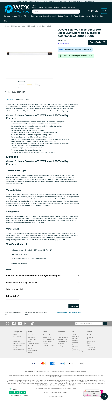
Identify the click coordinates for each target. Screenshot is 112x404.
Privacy (69, 388)
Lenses (14, 16)
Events (88, 16)
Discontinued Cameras (17, 346)
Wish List (56, 7)
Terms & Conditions (76, 335)
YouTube (20, 323)
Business (63, 7)
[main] (56, 171)
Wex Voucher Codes (91, 342)
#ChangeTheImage (49, 345)
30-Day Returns (62, 1)
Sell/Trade (93, 11)
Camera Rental (62, 339)
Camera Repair (62, 341)
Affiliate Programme (91, 346)
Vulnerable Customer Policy (77, 350)
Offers (6, 21)
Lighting (39, 16)
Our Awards (46, 335)
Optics (60, 16)
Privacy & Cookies (75, 339)
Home (15, 334)
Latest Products (18, 349)
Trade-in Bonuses (90, 338)
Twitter (7, 323)
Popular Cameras (19, 343)
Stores (34, 7)
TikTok (32, 323)
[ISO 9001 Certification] (93, 393)
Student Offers (47, 337)
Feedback (16, 341)
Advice (15, 339)
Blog (101, 16)
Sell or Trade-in (63, 337)
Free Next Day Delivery (49, 1)
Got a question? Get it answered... (69, 312)
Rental (81, 16)
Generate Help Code (32, 351)
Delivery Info (32, 339)
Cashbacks (90, 335)
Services (95, 16)
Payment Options (33, 343)
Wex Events (61, 335)
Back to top (74, 306)
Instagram (26, 323)
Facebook (14, 323)
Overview (9, 99)
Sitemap (75, 342)
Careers (30, 348)
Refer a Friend (91, 349)
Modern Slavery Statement (77, 346)
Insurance (61, 343)
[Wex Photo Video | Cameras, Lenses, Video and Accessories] (17, 9)
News (45, 332)
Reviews (19, 99)
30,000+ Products (22, 1)
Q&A (27, 99)
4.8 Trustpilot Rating (89, 1)
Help (30, 332)
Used (66, 16)
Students (41, 7)
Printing (60, 346)
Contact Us (71, 7)
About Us (31, 335)
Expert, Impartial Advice (75, 1)
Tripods (26, 16)
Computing (47, 16)
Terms (74, 388)
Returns (30, 341)
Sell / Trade (74, 16)
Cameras (7, 16)
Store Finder (32, 346)
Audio (54, 16)
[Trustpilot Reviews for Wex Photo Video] (18, 392)
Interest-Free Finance (35, 1)
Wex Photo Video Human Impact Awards (48, 341)
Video (20, 16)
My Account (48, 7)
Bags (32, 16)
